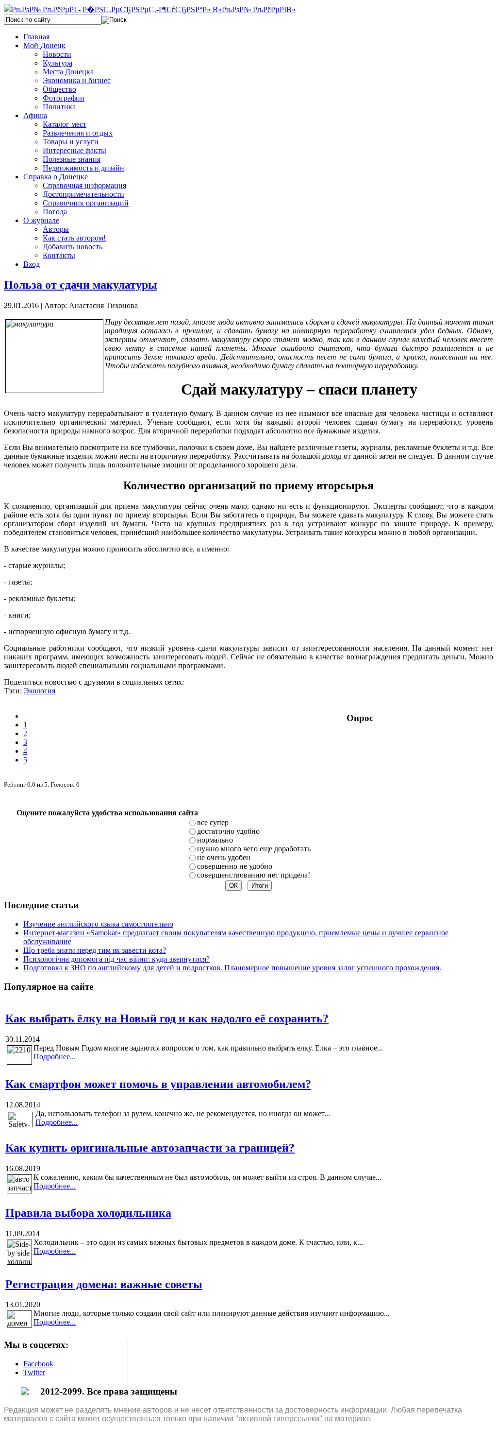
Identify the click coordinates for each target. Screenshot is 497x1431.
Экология (39, 691)
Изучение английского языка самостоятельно (98, 924)
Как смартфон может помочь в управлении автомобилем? (158, 1084)
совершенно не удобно (234, 866)
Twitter (34, 1372)
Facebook (38, 1364)
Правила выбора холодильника (88, 1213)
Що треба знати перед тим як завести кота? (94, 950)
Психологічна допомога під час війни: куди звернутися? (116, 959)
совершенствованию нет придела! (253, 875)
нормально (215, 840)
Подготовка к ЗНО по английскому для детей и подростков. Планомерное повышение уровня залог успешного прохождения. (232, 968)
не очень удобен (223, 857)
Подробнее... (54, 1056)
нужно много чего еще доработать (254, 849)
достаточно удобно (228, 831)
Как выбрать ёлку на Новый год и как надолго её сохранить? (167, 1018)
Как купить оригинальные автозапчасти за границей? (150, 1147)
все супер (213, 822)
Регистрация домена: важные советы (103, 1284)
